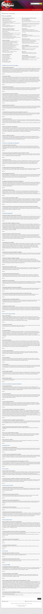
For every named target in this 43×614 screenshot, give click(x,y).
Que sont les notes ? (5, 60)
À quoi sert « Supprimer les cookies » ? (7, 26)
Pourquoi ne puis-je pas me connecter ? (7, 22)
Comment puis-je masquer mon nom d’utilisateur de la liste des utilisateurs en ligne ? (10, 31)
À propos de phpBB (21, 569)
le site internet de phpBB (18, 177)
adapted (31, 603)
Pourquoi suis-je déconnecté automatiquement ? (8, 25)
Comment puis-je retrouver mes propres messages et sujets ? (30, 43)
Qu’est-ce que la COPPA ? (6, 19)
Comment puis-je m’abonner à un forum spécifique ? (29, 48)
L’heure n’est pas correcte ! (6, 32)
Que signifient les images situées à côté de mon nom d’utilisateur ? (11, 34)
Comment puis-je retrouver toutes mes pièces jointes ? (29, 53)
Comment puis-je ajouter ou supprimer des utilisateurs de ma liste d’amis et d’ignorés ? (31, 36)
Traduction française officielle (20, 605)
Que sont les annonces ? (5, 59)
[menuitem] (7, 10)
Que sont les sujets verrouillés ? (6, 61)
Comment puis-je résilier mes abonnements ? (28, 49)
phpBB (16, 603)
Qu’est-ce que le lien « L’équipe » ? (26, 26)
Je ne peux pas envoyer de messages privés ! (28, 29)
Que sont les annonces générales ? (7, 58)
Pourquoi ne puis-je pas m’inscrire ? (7, 20)
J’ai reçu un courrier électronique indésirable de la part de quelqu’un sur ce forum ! (31, 32)
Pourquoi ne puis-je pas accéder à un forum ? (8, 46)
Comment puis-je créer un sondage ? (7, 43)
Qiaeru (25, 605)
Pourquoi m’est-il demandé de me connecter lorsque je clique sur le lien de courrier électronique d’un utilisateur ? (11, 38)
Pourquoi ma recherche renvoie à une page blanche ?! (29, 41)
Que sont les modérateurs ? (26, 19)
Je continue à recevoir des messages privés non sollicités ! (30, 30)
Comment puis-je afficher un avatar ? (7, 35)
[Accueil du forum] (10, 5)
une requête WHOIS (11, 583)
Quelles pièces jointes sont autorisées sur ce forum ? (29, 52)
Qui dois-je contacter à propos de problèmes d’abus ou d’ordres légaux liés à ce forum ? (30, 58)
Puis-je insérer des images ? (6, 57)
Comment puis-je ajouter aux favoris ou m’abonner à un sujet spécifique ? (30, 47)
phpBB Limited (26, 567)
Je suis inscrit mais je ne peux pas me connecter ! (9, 21)
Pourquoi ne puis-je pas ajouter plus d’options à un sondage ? (10, 44)
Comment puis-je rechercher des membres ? (28, 42)
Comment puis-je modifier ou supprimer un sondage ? (9, 45)
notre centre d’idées (20, 575)
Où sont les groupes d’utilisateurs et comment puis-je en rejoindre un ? (31, 22)
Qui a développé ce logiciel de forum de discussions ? (29, 56)
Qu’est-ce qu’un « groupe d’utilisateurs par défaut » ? (29, 25)
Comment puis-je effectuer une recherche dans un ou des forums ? (31, 39)
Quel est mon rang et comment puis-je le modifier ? (9, 36)
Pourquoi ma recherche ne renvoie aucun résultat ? (29, 40)
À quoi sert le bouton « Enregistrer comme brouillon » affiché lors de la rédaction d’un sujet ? (11, 50)
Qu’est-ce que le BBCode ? (6, 55)
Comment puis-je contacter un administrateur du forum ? (29, 59)
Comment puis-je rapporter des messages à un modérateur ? (10, 48)
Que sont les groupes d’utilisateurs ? (27, 20)
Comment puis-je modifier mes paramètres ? (8, 29)
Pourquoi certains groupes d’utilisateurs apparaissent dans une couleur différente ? (30, 24)
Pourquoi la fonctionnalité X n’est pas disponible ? (28, 57)
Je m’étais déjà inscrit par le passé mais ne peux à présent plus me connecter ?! (11, 23)
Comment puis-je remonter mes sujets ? (7, 52)
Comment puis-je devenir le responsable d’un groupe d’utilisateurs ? (31, 23)
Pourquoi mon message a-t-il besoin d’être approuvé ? (9, 51)
